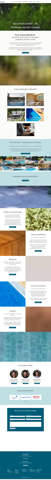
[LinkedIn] (25, 465)
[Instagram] (23, 465)
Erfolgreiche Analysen (32, 471)
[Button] (16, 99)
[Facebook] (27, 465)
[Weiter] (42, 397)
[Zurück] (8, 397)
